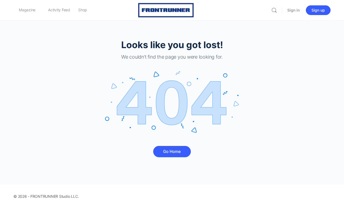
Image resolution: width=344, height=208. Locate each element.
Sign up (318, 10)
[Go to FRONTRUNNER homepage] (166, 10)
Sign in (293, 10)
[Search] (274, 10)
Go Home (172, 151)
